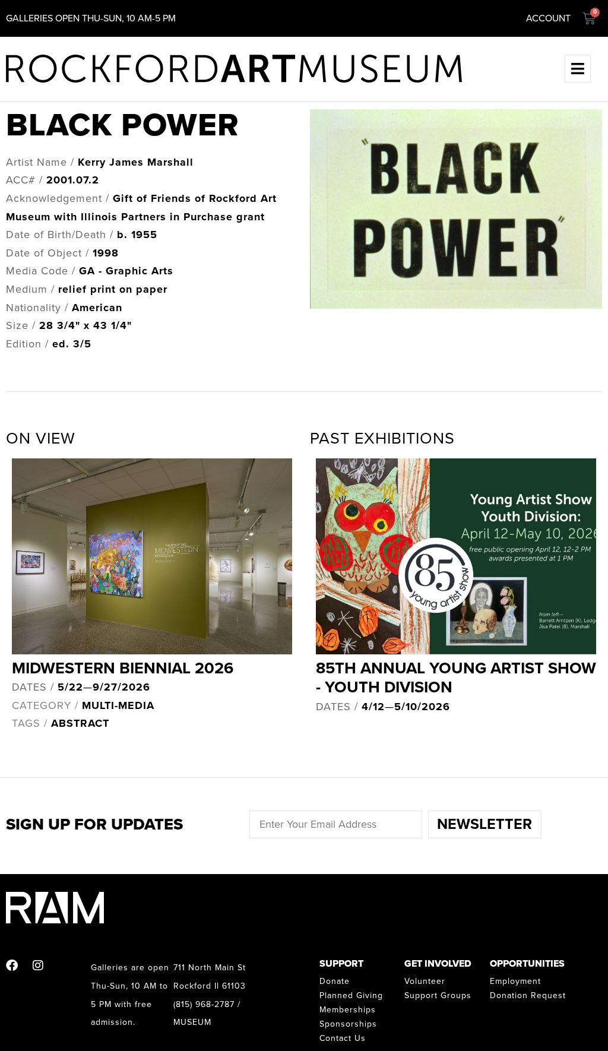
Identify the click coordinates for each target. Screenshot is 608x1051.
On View (40, 438)
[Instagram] (38, 965)
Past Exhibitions (382, 438)
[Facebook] (12, 965)
